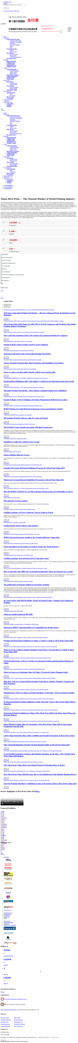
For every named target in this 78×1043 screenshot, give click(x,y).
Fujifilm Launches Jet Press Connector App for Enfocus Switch (28, 512)
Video (11, 46)
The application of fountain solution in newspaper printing (26, 585)
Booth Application (18, 1019)
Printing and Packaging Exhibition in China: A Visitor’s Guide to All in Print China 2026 (38, 641)
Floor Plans (12, 43)
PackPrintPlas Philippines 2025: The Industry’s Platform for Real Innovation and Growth (39, 381)
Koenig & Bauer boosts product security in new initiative (26, 345)
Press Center (7, 80)
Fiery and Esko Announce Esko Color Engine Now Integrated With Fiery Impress (35, 335)
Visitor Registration (14, 70)
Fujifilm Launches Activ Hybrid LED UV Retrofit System (26, 558)
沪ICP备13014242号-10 (44, 1037)
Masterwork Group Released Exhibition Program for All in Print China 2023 (34, 480)
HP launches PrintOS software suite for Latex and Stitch (26, 418)
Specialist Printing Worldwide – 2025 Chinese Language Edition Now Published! (35, 391)
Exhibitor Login (4, 1022)
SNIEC (11, 50)
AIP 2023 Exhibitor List (15, 57)
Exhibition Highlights (15, 44)
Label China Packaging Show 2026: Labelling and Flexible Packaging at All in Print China (39, 736)
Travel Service (7, 91)
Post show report (14, 54)
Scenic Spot (12, 95)
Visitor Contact (13, 72)
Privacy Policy (55, 1037)
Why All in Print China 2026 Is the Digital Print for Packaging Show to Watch (34, 765)
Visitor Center (4, 295)
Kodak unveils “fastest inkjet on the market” (21, 526)
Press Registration (14, 87)
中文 (12, 11)
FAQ (11, 47)
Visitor (5, 68)
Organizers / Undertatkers (16, 42)
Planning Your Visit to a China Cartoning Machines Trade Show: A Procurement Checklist (39, 693)
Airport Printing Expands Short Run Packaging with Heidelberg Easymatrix (34, 363)
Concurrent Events (8, 99)
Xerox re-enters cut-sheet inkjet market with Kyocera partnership (29, 372)
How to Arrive (13, 51)
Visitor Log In (13, 73)
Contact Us (6, 101)
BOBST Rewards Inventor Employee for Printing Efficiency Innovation (32, 537)
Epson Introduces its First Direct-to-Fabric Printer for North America (31, 547)
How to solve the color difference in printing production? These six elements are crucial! (38, 572)
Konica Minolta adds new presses (17, 455)
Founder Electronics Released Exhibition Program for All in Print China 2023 (34, 468)
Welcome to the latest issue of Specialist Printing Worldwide (27, 354)
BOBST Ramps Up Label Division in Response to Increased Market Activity (33, 409)
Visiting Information (5, 1026)
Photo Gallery (13, 55)
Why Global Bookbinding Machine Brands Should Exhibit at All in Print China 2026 (37, 745)
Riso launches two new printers (16, 501)
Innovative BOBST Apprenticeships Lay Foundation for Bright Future (31, 627)
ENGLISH (16, 11)
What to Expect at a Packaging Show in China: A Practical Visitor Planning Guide (36, 672)
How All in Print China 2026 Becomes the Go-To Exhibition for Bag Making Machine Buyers (40, 774)
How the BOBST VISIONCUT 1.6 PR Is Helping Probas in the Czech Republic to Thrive (38, 492)
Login (2, 290)
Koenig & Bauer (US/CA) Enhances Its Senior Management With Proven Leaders (36, 400)
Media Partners (13, 88)
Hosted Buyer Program (19, 1024)
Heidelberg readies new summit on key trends (21, 442)
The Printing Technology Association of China (15, 999)
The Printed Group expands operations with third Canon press (28, 427)
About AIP (6, 38)
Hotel (11, 94)
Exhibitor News (13, 83)
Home (5, 36)
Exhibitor (6, 60)
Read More (6, 319)
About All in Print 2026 (15, 40)
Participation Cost (18, 1022)
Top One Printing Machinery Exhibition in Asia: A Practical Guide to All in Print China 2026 (40, 784)
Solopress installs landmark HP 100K (18, 614)
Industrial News (13, 84)
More (37, 791)
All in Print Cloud (8, 102)
